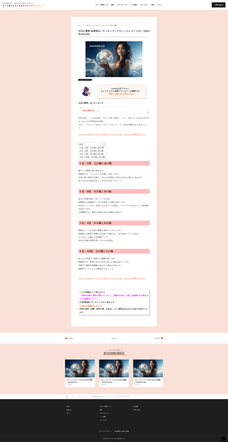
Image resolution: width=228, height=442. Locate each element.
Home (68, 406)
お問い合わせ (219, 5)
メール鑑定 (133, 5)
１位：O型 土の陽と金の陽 (91, 148)
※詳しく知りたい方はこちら (121, 94)
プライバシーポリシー (105, 431)
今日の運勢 (113, 25)
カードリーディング (102, 25)
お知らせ (69, 410)
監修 (152, 5)
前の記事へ (70, 338)
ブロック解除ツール (101, 5)
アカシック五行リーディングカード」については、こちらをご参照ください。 (112, 134)
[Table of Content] (103, 144)
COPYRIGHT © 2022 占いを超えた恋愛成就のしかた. (114, 438)
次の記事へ (157, 338)
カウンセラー (144, 5)
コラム (159, 5)
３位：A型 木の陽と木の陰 (91, 154)
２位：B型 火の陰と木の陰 (91, 151)
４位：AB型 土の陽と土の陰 (92, 157)
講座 (112, 5)
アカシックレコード (85, 80)
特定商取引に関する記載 (122, 431)
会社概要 (135, 406)
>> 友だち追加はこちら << (90, 306)
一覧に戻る (114, 338)
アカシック (90, 25)
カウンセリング (122, 5)
